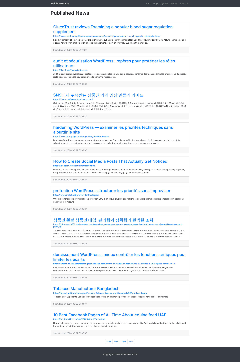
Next (124, 341)
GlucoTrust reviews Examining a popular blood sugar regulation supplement (113, 29)
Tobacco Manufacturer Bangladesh (86, 288)
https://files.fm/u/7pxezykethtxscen (70, 70)
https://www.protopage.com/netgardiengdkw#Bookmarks (81, 136)
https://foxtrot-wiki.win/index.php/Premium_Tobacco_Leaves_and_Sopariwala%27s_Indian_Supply (100, 293)
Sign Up (164, 3)
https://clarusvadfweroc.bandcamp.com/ (73, 99)
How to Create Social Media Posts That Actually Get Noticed (110, 161)
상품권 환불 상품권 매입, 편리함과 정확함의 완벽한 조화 (103, 219)
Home (148, 3)
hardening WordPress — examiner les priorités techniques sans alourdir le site (113, 130)
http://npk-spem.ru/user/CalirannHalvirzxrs (74, 165)
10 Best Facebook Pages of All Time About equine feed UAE (109, 314)
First (109, 341)
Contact (174, 3)
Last (131, 341)
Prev (116, 341)
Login (155, 3)
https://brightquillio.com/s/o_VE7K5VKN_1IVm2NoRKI (78, 319)
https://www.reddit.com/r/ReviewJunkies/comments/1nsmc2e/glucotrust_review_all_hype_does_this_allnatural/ (106, 36)
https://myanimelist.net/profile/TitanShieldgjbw (76, 195)
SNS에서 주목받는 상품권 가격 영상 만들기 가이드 (98, 95)
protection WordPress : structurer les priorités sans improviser (111, 190)
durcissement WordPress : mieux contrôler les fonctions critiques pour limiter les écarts (119, 257)
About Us (184, 3)
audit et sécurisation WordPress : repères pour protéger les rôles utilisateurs (114, 63)
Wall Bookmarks (60, 3)
